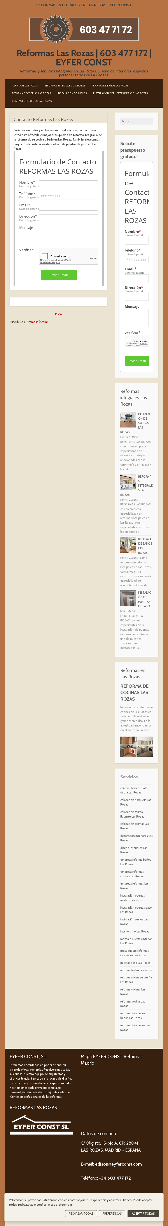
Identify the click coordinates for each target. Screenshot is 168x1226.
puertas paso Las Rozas (135, 962)
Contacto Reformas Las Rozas (32, 100)
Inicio (58, 314)
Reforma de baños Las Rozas (110, 85)
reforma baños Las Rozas (136, 970)
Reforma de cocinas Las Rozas (31, 93)
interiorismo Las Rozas (134, 931)
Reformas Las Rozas (25, 85)
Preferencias (112, 1213)
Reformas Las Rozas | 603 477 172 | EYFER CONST (84, 57)
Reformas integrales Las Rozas (64, 85)
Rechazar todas (81, 1213)
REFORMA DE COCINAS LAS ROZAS (134, 692)
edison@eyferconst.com (118, 1164)
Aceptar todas (143, 1213)
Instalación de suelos (72, 93)
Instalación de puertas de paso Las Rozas (120, 93)
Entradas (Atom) (37, 322)
